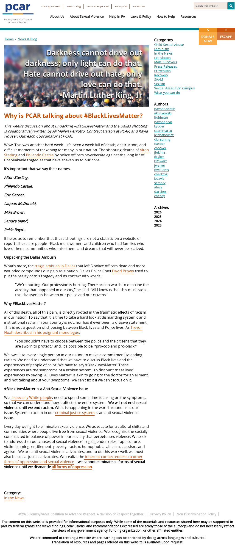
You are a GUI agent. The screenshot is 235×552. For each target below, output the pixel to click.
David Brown (123, 270)
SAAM (158, 79)
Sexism (159, 84)
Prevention (162, 71)
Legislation (162, 57)
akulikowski (163, 113)
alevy (158, 187)
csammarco (163, 130)
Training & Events (51, 6)
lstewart (160, 161)
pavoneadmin (164, 109)
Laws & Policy (141, 16)
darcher (160, 191)
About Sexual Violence (87, 16)
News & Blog (74, 6)
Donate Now (207, 35)
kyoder (159, 126)
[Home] (17, 25)
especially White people (31, 397)
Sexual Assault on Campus (174, 88)
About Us (57, 16)
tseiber (159, 143)
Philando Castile (40, 154)
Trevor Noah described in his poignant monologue (73, 330)
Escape (226, 33)
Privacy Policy (160, 514)
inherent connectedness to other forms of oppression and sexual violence (73, 459)
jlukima (159, 152)
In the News (14, 497)
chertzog (161, 174)
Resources (188, 16)
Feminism (161, 49)
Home (9, 39)
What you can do (167, 92)
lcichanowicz (164, 135)
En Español (121, 6)
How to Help (166, 16)
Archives (161, 207)
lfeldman (161, 117)
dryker (159, 157)
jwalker (159, 165)
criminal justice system (75, 412)
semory (159, 183)
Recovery (161, 75)
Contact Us (139, 6)
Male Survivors (165, 62)
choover (160, 148)
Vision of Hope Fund (98, 6)
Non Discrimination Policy (196, 514)
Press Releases (165, 66)
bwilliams (161, 170)
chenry (159, 196)
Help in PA (117, 16)
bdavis (159, 178)
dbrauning (162, 139)
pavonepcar (163, 122)
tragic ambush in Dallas (55, 265)
